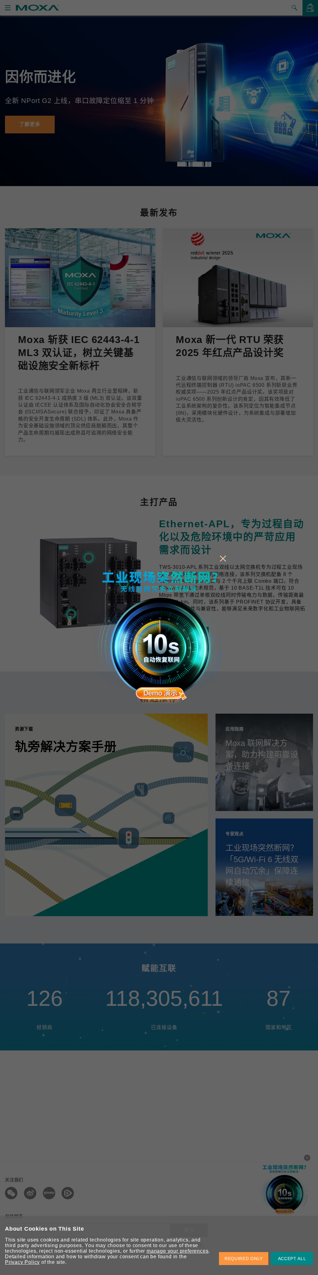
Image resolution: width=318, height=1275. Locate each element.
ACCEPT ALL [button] (292, 1258)
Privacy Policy (22, 1262)
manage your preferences (177, 1251)
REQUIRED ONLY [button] (244, 1258)
